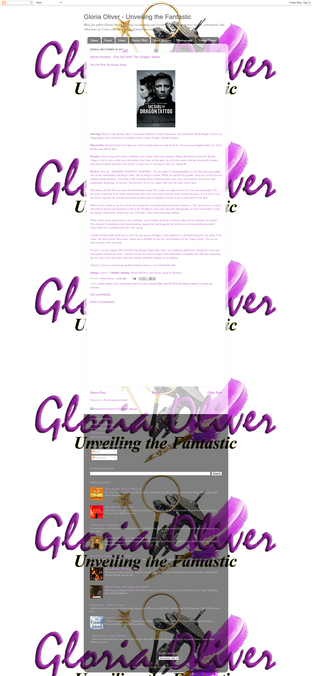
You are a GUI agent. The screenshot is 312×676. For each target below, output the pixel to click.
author (101, 283)
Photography (185, 40)
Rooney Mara (156, 283)
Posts (97, 451)
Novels (108, 40)
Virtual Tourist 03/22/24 (117, 617)
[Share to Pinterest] (154, 278)
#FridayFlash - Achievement (104, 524)
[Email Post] (133, 278)
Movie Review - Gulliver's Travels (107, 604)
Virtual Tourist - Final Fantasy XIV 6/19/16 (127, 586)
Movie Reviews (162, 40)
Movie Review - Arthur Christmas (109, 635)
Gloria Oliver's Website (101, 424)
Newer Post (97, 392)
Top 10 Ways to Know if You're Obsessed (110, 556)
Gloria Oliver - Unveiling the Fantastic (137, 16)
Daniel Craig (111, 283)
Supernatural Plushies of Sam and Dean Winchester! (131, 537)
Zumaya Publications (100, 437)
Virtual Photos (207, 40)
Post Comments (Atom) (116, 399)
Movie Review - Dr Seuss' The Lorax (123, 488)
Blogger (174, 667)
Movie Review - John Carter (119, 506)
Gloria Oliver (126, 283)
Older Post (215, 392)
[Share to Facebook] (151, 278)
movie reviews (141, 283)
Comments (100, 457)
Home (94, 40)
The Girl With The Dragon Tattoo (108, 64)
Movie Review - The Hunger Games (123, 568)
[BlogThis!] (144, 278)
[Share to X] (147, 278)
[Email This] (140, 278)
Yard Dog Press (98, 432)
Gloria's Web (139, 40)
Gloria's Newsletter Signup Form (106, 428)
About (121, 40)
